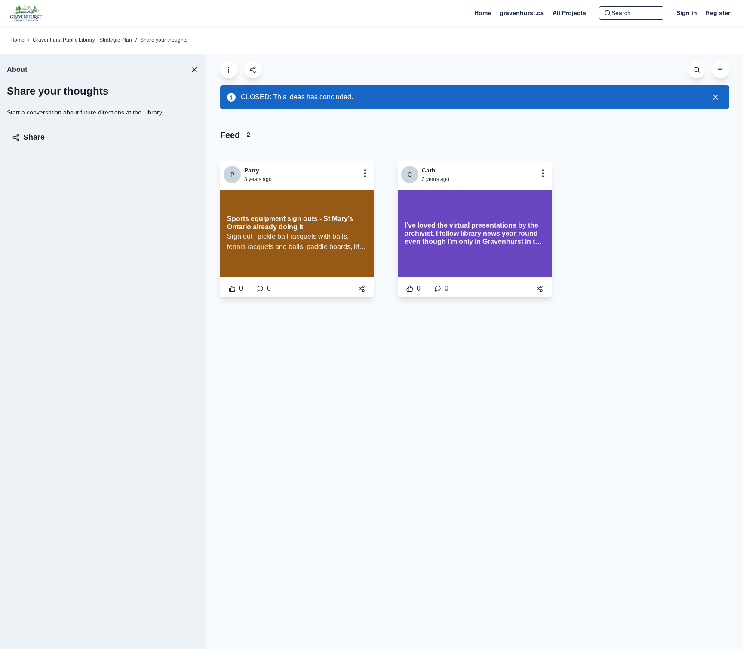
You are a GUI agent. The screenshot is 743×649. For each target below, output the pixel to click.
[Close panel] (194, 70)
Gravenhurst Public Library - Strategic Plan (82, 40)
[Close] (715, 97)
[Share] (361, 288)
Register (718, 12)
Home (17, 40)
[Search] (696, 69)
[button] (365, 173)
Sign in (686, 12)
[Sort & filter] (720, 69)
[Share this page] (252, 69)
